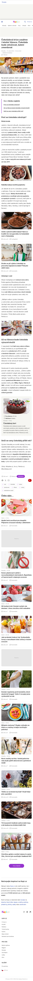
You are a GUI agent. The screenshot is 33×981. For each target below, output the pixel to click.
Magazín (4, 947)
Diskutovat (20, 476)
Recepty (4, 2)
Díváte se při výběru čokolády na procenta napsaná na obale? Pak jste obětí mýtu (16, 256)
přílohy (10, 904)
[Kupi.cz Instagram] (27, 912)
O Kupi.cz (4, 922)
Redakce (4, 926)
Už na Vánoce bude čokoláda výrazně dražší (17, 108)
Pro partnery (5, 966)
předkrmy (4, 904)
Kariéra (3, 931)
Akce (3, 957)
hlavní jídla (9, 902)
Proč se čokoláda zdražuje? (12, 104)
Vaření (2, 518)
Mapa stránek (5, 934)
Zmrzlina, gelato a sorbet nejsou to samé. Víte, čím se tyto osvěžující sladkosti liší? (16, 845)
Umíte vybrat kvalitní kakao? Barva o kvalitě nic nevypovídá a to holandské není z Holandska (16, 224)
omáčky (20, 902)
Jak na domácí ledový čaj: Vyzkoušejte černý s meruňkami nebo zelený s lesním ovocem (16, 629)
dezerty (3, 902)
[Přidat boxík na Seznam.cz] (30, 480)
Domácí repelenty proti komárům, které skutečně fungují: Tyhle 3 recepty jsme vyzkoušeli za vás (16, 684)
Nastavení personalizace (8, 936)
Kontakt (4, 924)
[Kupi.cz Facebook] (24, 912)
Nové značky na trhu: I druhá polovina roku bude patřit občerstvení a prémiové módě (16, 750)
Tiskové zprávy (5, 929)
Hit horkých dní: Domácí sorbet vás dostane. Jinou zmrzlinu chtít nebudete (16, 597)
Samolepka (4, 952)
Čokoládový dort (16, 415)
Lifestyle (3, 689)
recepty (22, 900)
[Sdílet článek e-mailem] (8, 480)
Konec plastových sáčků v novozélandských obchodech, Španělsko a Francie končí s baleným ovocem (16, 565)
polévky (25, 902)
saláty (14, 904)
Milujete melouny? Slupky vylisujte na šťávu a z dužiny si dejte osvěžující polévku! (16, 717)
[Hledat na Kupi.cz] (25, 21)
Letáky (3, 955)
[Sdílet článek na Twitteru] (5, 480)
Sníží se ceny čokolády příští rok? (13, 111)
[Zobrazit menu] (2, 22)
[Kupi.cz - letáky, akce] (16, 22)
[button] (16, 866)
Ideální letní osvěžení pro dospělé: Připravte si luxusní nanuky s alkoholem (16, 511)
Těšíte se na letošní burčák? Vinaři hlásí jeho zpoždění (16, 782)
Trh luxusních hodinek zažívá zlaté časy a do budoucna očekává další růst (16, 814)
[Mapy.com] (30, 912)
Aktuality (3, 51)
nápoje (15, 902)
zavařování (23, 904)
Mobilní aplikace (6, 945)
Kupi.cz (24, 881)
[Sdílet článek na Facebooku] (2, 480)
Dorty (10, 420)
